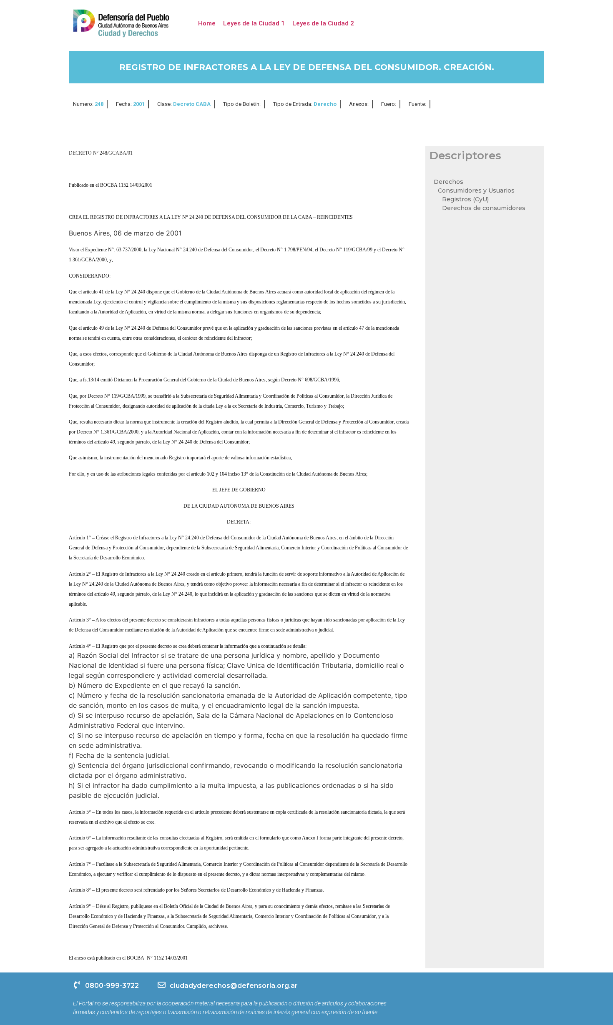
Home (207, 23)
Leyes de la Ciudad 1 (254, 23)
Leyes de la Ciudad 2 (323, 23)
